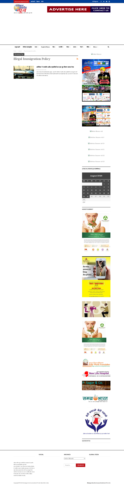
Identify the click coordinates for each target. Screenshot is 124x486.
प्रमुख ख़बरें (17, 47)
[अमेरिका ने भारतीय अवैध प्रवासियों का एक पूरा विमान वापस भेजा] (24, 72)
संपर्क (42, 1)
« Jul (83, 202)
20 (96, 193)
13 (96, 190)
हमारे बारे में (33, 1)
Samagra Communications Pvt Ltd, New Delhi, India (36, 483)
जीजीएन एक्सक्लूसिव (27, 47)
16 (108, 190)
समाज (74, 47)
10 (84, 190)
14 (100, 190)
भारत (36, 47)
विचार (68, 47)
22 (104, 193)
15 (104, 190)
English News (45, 47)
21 (100, 193)
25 (87, 196)
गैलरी (81, 47)
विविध (88, 47)
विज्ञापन (38, 1)
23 (108, 193)
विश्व (54, 47)
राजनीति (60, 47)
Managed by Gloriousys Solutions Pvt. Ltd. (98, 483)
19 (91, 193)
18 (87, 193)
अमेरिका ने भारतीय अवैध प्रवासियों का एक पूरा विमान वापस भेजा (55, 67)
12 (91, 190)
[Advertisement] (62, 29)
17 (84, 193)
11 (87, 190)
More (95, 47)
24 (84, 196)
